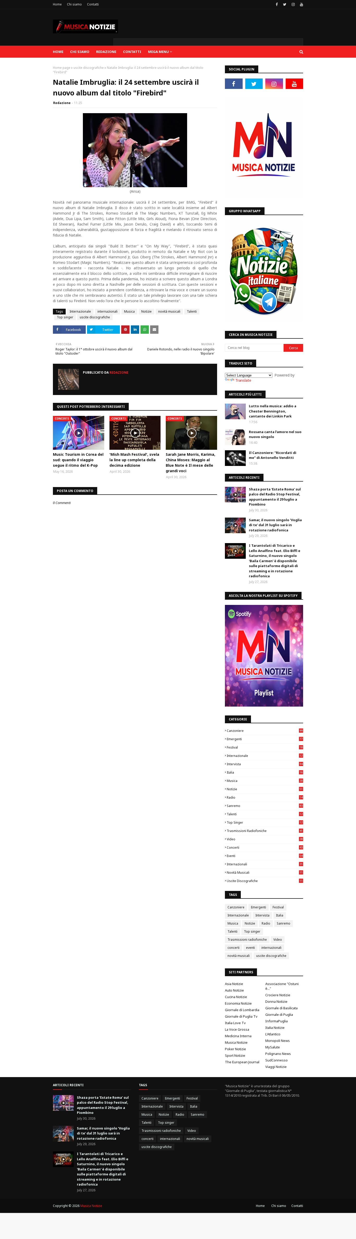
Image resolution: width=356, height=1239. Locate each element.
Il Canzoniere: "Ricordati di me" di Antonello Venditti (272, 455)
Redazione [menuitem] (106, 51)
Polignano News (278, 1053)
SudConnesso (276, 1060)
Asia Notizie (234, 983)
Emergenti (265, 739)
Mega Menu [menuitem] (158, 51)
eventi (265, 856)
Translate (243, 380)
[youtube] (301, 4)
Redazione (62, 103)
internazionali (107, 311)
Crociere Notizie (277, 995)
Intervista (265, 764)
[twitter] (285, 4)
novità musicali (169, 311)
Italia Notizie (275, 1027)
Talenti (192, 311)
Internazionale (80, 311)
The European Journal (242, 1062)
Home (57, 4)
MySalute (272, 1047)
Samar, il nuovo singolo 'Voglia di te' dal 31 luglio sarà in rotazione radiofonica (275, 525)
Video (265, 839)
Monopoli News (277, 1040)
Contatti (93, 4)
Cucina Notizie (236, 996)
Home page (61, 67)
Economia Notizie (238, 1003)
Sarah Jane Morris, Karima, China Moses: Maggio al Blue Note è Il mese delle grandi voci (190, 462)
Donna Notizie (276, 1001)
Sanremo (265, 806)
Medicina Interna (238, 1036)
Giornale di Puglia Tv (241, 1016)
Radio (265, 797)
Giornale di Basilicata (281, 1008)
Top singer (65, 317)
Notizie (146, 311)
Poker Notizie (235, 1049)
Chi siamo (74, 4)
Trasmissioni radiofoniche (265, 831)
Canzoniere (265, 730)
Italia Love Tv (235, 1023)
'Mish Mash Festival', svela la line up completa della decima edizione (134, 460)
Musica (129, 311)
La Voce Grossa (237, 1029)
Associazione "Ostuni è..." (282, 986)
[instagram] (293, 4)
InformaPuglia (276, 1021)
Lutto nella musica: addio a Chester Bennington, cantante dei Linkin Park (272, 411)
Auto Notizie (234, 990)
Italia (265, 772)
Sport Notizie (235, 1055)
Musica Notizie (236, 1042)
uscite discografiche (88, 67)
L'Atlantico (272, 1034)
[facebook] (276, 4)
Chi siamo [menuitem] (79, 51)
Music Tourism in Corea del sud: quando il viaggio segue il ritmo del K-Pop (78, 460)
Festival (265, 747)
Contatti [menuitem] (132, 51)
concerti (265, 847)
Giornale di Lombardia (242, 1009)
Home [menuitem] (58, 51)
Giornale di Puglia (279, 1014)
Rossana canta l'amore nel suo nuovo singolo (275, 434)
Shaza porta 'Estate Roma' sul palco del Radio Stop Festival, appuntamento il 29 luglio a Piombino (275, 497)
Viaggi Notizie (276, 1066)
